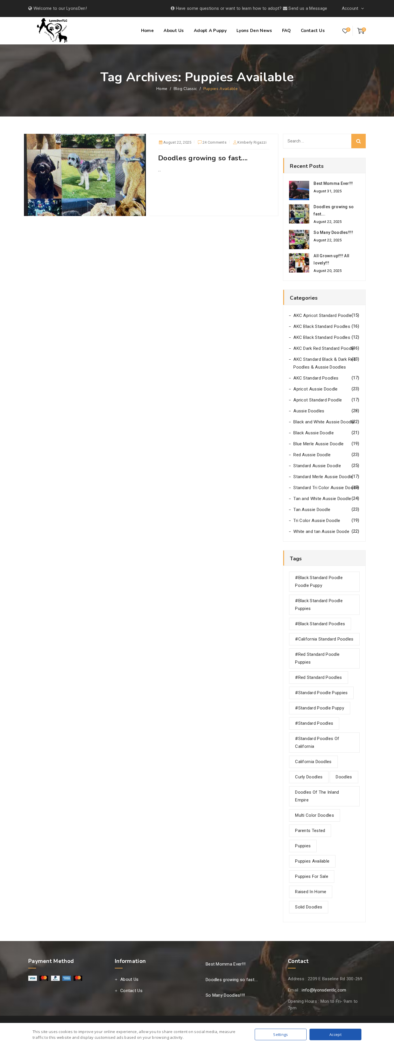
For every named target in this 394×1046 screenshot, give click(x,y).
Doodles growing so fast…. (203, 158)
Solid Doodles (308, 907)
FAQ (286, 30)
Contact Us (313, 30)
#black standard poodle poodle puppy (319, 581)
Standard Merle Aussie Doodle (323, 476)
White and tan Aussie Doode (321, 531)
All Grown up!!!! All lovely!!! (331, 259)
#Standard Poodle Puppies (321, 692)
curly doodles (308, 777)
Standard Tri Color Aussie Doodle (326, 487)
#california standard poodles (324, 639)
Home (147, 30)
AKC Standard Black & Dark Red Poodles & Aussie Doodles (324, 363)
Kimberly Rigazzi (252, 142)
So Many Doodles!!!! (333, 232)
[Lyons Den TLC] (53, 31)
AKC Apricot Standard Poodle (322, 315)
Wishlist (345, 31)
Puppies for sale (311, 876)
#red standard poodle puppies (317, 658)
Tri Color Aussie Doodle (316, 520)
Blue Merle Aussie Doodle (318, 443)
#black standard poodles (320, 623)
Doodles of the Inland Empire (317, 796)
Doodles (344, 777)
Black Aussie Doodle (313, 432)
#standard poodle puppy (319, 708)
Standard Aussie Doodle (317, 465)
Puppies (303, 845)
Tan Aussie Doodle (311, 509)
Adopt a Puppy (210, 30)
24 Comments (214, 143)
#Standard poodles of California (317, 742)
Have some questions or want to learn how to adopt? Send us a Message (251, 8)
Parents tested (310, 830)
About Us (174, 30)
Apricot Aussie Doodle (315, 389)
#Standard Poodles (314, 723)
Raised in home (310, 891)
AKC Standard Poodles (315, 378)
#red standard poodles (318, 677)
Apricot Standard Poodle (317, 400)
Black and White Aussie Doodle (323, 422)
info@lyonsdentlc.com (324, 990)
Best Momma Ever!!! (333, 183)
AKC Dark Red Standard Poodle (323, 348)
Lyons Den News (254, 30)
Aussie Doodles (308, 411)
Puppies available (312, 861)
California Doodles (313, 761)
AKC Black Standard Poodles (321, 326)
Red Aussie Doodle (312, 454)
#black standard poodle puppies (319, 604)
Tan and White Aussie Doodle (322, 498)
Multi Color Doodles (314, 815)
